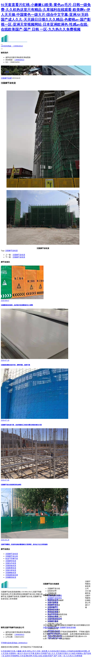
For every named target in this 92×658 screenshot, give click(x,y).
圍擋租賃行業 (52, 609)
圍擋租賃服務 (52, 612)
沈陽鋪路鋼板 (52, 607)
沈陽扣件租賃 (10, 563)
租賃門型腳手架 (11, 558)
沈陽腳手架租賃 (11, 251)
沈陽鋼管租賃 (10, 561)
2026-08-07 (5, 301)
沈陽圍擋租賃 (10, 577)
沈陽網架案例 (52, 621)
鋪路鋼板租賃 (52, 604)
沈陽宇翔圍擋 (52, 602)
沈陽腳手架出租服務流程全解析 (11, 484)
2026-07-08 (5, 480)
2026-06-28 (5, 540)
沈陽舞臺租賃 (10, 568)
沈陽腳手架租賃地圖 (68, 627)
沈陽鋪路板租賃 (11, 575)
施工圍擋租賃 (52, 614)
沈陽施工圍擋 (52, 616)
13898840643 (12, 46)
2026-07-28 (5, 360)
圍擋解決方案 (52, 600)
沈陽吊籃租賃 (10, 570)
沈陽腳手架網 (6, 78)
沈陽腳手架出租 (11, 556)
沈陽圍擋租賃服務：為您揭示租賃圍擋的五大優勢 (17, 305)
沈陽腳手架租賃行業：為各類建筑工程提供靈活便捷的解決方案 (21, 425)
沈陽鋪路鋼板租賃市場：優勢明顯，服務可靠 (15, 365)
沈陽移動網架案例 (54, 619)
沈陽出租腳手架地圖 (51, 627)
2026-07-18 (5, 420)
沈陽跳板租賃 (10, 565)
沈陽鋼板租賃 (10, 573)
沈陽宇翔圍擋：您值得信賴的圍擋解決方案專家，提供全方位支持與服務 (24, 544)
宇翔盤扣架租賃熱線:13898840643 (14, 643)
